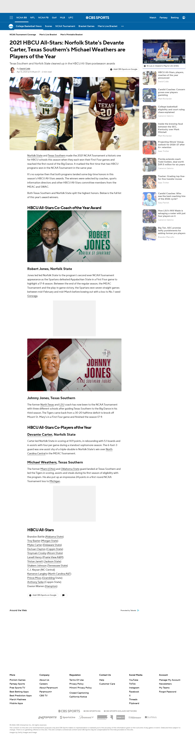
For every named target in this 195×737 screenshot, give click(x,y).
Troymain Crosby (36, 553)
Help (101, 680)
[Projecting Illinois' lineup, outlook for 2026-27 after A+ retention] (149, 147)
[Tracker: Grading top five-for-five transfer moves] (149, 182)
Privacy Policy (76, 683)
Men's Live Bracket (48, 34)
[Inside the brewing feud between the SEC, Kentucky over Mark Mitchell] (149, 129)
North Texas (47, 404)
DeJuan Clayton (36, 549)
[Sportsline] (67, 717)
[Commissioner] (105, 716)
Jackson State (52, 561)
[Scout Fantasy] (134, 717)
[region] (164, 52)
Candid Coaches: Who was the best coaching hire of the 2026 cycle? (171, 196)
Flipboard (134, 703)
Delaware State (52, 545)
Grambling (49, 578)
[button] (122, 26)
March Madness (18, 699)
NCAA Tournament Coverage (23, 34)
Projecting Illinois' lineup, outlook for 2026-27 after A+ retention (171, 144)
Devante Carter (39, 434)
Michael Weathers (42, 462)
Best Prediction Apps (21, 695)
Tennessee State (57, 565)
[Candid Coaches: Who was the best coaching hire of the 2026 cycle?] (149, 199)
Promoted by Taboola (128, 611)
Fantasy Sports (17, 683)
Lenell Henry (34, 557)
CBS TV (43, 695)
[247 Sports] (47, 716)
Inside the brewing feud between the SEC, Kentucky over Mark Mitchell (170, 128)
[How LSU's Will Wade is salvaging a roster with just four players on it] (149, 216)
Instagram (134, 687)
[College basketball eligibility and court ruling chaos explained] (149, 112)
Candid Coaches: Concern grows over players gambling (171, 92)
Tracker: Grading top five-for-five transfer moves (171, 177)
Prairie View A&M (53, 557)
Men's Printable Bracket (71, 34)
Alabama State (54, 536)
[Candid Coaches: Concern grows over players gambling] (149, 95)
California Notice (78, 696)
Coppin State (54, 549)
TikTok (132, 683)
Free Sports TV (17, 687)
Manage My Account (169, 680)
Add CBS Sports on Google (125, 69)
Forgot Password (167, 691)
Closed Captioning (79, 692)
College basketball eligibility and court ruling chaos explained (171, 109)
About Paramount (48, 687)
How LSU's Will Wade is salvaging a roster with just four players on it (171, 213)
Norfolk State (35, 155)
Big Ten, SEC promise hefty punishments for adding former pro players (171, 230)
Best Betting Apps (19, 691)
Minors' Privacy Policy (80, 687)
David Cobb (25, 68)
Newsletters (165, 683)
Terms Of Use (76, 680)
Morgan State (49, 541)
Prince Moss (34, 578)
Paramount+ (45, 691)
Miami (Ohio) (47, 469)
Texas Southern (56, 155)
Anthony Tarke (35, 582)
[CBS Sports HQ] (92, 710)
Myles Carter (34, 545)
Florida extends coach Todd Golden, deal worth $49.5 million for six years (171, 162)
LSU (61, 404)
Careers (43, 683)
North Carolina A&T (59, 573)
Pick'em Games (17, 680)
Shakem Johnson (37, 565)
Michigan (55, 481)
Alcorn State (55, 553)
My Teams (164, 687)
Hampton (51, 586)
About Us (44, 680)
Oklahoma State (70, 469)
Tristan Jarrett (35, 561)
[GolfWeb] (151, 717)
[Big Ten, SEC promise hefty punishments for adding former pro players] (149, 233)
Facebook (134, 691)
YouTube (133, 680)
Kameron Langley (37, 573)
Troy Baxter (33, 541)
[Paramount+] (86, 716)
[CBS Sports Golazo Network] (120, 710)
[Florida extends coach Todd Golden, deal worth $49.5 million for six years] (149, 165)
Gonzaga (32, 296)
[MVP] (120, 716)
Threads (133, 699)
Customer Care (107, 683)
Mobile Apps (16, 703)
